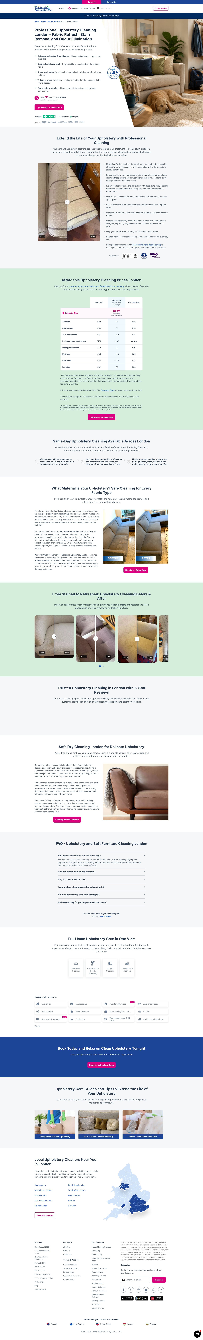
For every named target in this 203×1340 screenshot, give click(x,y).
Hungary (130, 1324)
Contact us (67, 1254)
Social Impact (40, 1270)
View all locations (45, 1215)
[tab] (100, 666)
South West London (77, 1190)
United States (105, 1324)
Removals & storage (99, 1268)
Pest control (96, 1279)
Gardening (80, 1019)
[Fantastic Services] (43, 8)
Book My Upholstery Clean (101, 1065)
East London (40, 1185)
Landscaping (81, 1004)
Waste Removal (82, 1011)
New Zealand (79, 1324)
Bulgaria (153, 1324)
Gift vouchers (40, 1267)
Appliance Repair (150, 1004)
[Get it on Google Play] (141, 1298)
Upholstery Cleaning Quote (49, 107)
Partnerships (39, 1282)
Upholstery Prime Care (135, 570)
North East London (43, 1190)
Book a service (161, 8)
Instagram (153, 1290)
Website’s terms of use (71, 1276)
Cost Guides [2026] (42, 1247)
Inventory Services (121, 1003)
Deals (102, 8)
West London (74, 1195)
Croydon (72, 1206)
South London (41, 1206)
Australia (54, 1324)
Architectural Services (153, 1019)
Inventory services (99, 1276)
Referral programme (42, 1274)
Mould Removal (98, 1308)
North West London (43, 1200)
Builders (146, 1011)
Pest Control (47, 1011)
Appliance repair (98, 1283)
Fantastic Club (76, 8)
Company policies (70, 1264)
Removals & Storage (54, 1018)
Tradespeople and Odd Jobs (119, 1019)
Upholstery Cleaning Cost (101, 417)
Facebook (123, 1290)
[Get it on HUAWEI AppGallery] (156, 1298)
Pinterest (138, 1290)
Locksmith (46, 1004)
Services (62, 8)
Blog (36, 1286)
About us (66, 1247)
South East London (76, 1185)
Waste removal (97, 1272)
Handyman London (99, 1291)
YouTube (146, 1290)
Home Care (96, 1304)
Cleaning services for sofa (67, 819)
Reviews (66, 1251)
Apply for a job (89, 8)
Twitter (131, 1290)
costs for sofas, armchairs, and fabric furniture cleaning (96, 286)
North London (41, 1195)
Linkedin (161, 1290)
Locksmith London (99, 1287)
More (108, 8)
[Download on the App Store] (127, 1298)
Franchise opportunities (44, 1278)
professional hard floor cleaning (147, 245)
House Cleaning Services (101, 1247)
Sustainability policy (71, 1268)
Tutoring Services (98, 1301)
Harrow (71, 1200)
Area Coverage (40, 1289)
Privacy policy (68, 1272)
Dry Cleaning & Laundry (120, 1011)
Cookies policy (68, 1280)
